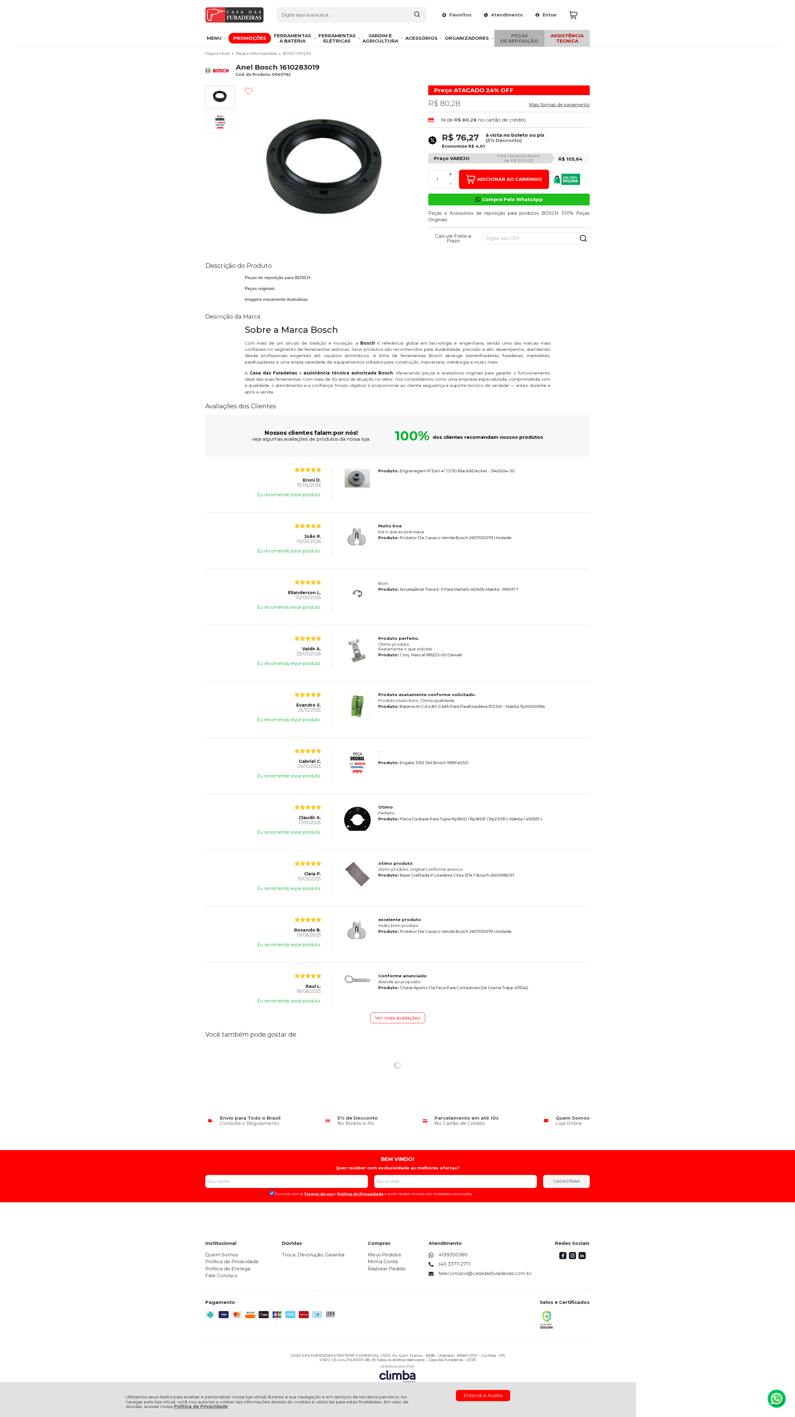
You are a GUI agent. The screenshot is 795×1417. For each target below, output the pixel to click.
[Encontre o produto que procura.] (417, 15)
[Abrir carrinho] (578, 15)
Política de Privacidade (201, 1406)
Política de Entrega (227, 1269)
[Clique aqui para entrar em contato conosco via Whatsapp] (777, 1399)
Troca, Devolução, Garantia (313, 1255)
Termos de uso (319, 1194)
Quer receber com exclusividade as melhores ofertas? (398, 1167)
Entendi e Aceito (483, 1395)
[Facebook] (562, 1257)
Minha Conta (383, 1261)
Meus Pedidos (384, 1255)
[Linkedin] (582, 1257)
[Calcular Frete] (583, 238)
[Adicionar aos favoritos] (248, 91)
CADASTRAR (566, 1181)
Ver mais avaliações (397, 1018)
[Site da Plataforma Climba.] (397, 1373)
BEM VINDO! (397, 1159)
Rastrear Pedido (387, 1269)
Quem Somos (221, 1255)
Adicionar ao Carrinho (509, 179)
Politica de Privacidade (360, 1194)
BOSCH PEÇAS (297, 53)
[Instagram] (572, 1257)
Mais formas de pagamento (559, 104)
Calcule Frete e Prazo (453, 238)
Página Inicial (217, 53)
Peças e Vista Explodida (257, 53)
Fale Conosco (221, 1275)
